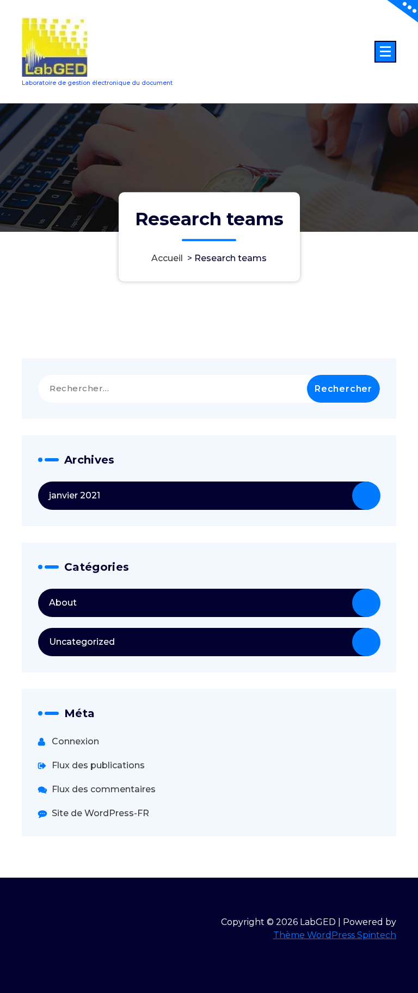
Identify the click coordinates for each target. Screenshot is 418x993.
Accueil (167, 258)
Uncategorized (82, 642)
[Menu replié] (385, 52)
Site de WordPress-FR (100, 813)
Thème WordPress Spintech (334, 935)
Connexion (75, 741)
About (63, 602)
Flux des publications (98, 765)
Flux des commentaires (104, 789)
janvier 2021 (74, 495)
